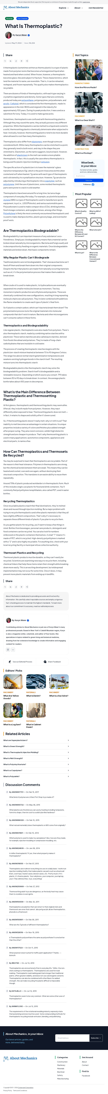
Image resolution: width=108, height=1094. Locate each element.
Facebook (86, 1076)
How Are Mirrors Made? (86, 87)
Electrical (60, 1072)
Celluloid (14, 103)
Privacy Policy (7, 1090)
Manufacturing (82, 83)
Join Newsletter (96, 8)
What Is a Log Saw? (12, 724)
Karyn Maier (21, 35)
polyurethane (28, 100)
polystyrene (8, 184)
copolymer (49, 181)
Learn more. (86, 2)
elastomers (37, 141)
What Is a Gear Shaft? (85, 120)
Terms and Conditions (20, 1090)
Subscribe (89, 180)
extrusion (45, 162)
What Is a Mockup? (83, 153)
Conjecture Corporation (25, 1087)
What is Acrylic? (95, 230)
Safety (60, 1075)
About (84, 1062)
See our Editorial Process (22, 662)
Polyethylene (9, 213)
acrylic (6, 103)
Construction (82, 149)
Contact (85, 1065)
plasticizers (22, 155)
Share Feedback (54, 662)
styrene (6, 200)
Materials (31, 692)
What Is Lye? (79, 253)
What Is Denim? (33, 695)
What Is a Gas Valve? (58, 695)
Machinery (8, 692)
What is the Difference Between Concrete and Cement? (94, 257)
